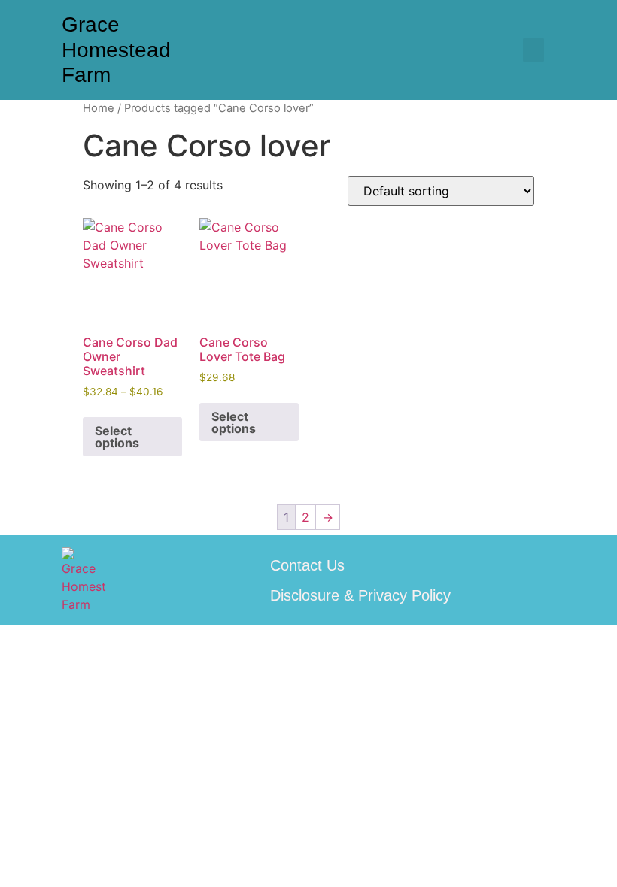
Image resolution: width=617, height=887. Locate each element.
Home (98, 108)
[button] (533, 50)
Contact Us (307, 565)
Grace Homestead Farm (116, 49)
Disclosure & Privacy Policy (360, 595)
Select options (117, 436)
